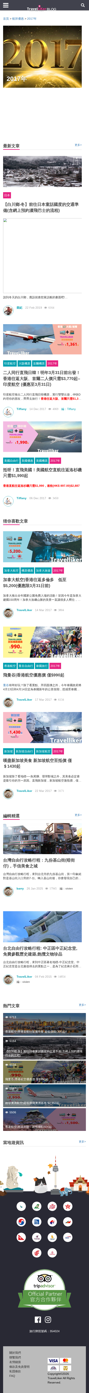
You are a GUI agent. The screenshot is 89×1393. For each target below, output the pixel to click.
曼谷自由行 (26, 666)
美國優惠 (27, 460)
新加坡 (8, 751)
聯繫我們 (15, 1357)
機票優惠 (27, 570)
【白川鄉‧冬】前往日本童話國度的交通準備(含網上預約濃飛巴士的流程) (41, 207)
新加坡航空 (43, 751)
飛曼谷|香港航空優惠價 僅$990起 (33, 675)
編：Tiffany (68, 409)
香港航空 (10, 666)
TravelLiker (24, 610)
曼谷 (6, 685)
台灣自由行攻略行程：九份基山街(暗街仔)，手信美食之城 (39, 863)
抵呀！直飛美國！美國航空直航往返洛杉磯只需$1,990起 (42, 473)
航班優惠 (18, 18)
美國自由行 (11, 460)
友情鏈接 (15, 1362)
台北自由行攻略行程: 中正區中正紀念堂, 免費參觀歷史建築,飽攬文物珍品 (40, 951)
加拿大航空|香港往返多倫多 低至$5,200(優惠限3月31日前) (34, 582)
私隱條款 (15, 1371)
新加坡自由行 (24, 751)
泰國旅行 (42, 666)
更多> (78, 144)
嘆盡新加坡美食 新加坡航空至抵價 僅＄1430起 (37, 763)
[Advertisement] (44, 1386)
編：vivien (66, 888)
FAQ (12, 1375)
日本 (7, 195)
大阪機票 (24, 363)
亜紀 (19, 307)
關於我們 (15, 1352)
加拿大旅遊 (43, 570)
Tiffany (21, 409)
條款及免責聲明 (19, 1366)
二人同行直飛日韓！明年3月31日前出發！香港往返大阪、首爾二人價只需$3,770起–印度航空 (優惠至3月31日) (41, 378)
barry (20, 888)
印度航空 (10, 363)
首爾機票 (39, 363)
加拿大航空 (11, 570)
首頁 (6, 18)
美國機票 (42, 460)
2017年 (32, 18)
